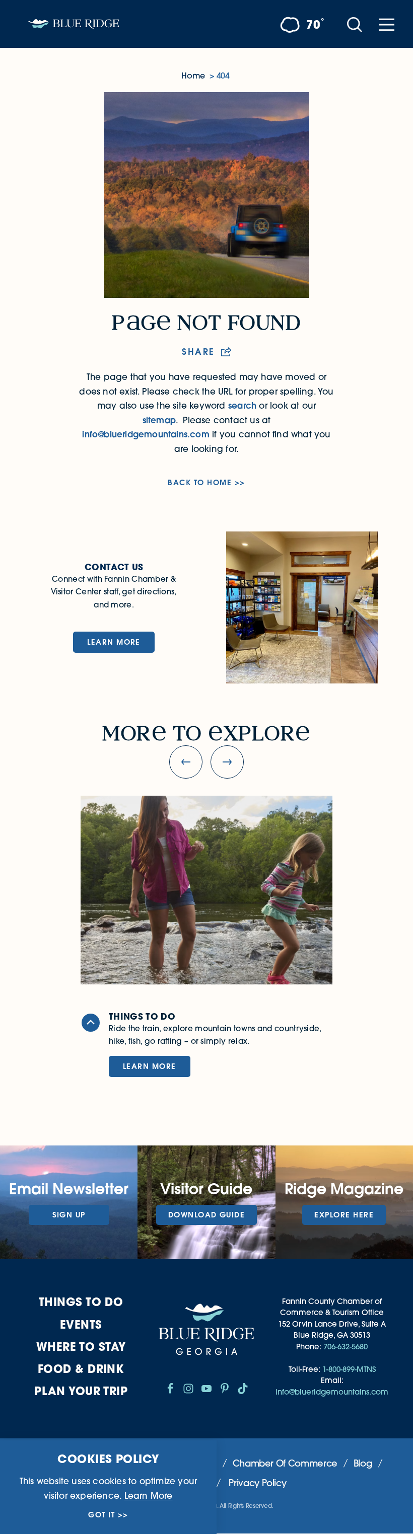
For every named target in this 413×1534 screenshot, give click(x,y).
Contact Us (114, 567)
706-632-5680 (345, 1346)
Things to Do (81, 1301)
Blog (363, 1463)
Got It (101, 1515)
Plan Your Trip (80, 1391)
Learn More (114, 642)
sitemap (159, 420)
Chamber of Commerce (285, 1463)
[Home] (73, 24)
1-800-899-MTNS (349, 1369)
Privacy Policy (257, 1483)
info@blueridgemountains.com (145, 434)
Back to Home (200, 483)
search (242, 405)
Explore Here (344, 1214)
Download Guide (206, 1214)
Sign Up (69, 1214)
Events (81, 1324)
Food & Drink (81, 1368)
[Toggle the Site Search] (355, 24)
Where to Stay (81, 1346)
